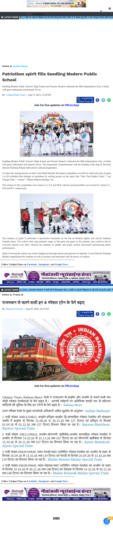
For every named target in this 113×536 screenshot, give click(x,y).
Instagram (44, 264)
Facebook (32, 264)
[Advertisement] (56, 42)
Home (5, 66)
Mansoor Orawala (14, 309)
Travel (16, 294)
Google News (61, 264)
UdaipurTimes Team (15, 95)
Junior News (20, 66)
